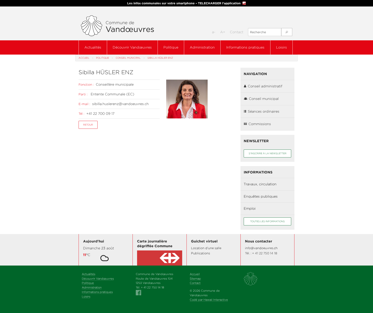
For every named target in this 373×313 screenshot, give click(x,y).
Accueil (84, 57)
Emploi (250, 208)
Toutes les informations (267, 221)
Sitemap (195, 278)
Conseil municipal (128, 57)
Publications (200, 253)
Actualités (92, 47)
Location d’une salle (206, 248)
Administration (202, 47)
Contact (236, 32)
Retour (88, 124)
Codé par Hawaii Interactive (209, 299)
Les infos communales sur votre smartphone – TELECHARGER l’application (184, 3)
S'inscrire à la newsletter (267, 153)
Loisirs (281, 47)
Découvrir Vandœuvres (132, 47)
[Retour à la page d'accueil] (91, 26)
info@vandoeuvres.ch (261, 248)
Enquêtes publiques (261, 196)
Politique (170, 47)
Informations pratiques (245, 47)
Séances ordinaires (263, 111)
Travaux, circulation (260, 184)
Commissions (259, 124)
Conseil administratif (265, 86)
